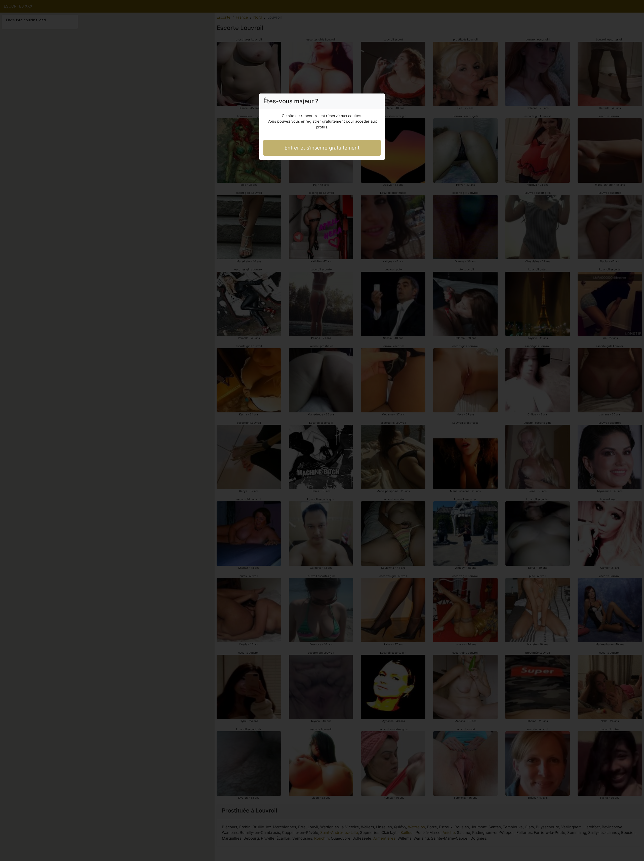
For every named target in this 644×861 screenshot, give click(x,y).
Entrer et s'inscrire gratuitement (322, 148)
